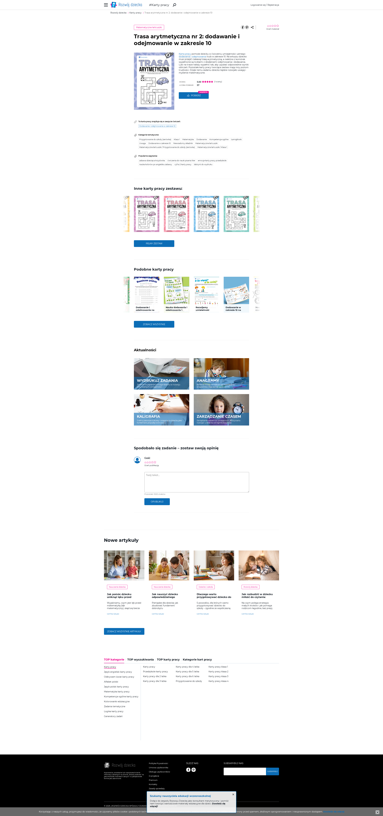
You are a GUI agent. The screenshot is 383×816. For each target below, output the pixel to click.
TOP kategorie (114, 659)
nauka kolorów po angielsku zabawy (155, 164)
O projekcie (154, 776)
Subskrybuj (272, 771)
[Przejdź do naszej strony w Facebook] (188, 770)
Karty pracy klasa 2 (218, 671)
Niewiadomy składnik (183, 143)
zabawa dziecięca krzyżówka (152, 160)
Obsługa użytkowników (159, 772)
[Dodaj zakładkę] (252, 27)
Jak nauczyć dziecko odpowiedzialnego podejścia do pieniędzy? (167, 597)
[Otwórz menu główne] (106, 4)
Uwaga (142, 143)
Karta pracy (185, 54)
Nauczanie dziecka (117, 587)
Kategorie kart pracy (197, 659)
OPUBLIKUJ (157, 501)
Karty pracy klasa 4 (218, 681)
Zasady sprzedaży (157, 788)
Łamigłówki (236, 139)
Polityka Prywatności (158, 763)
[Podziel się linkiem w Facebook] (242, 27)
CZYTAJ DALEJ (113, 614)
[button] (129, 214)
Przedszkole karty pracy (155, 671)
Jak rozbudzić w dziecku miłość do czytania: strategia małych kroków (257, 597)
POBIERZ (196, 95)
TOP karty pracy (168, 659)
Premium (153, 780)
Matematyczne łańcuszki (149, 27)
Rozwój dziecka (250, 587)
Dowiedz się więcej (333, 811)
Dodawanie (201, 139)
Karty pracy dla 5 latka (187, 671)
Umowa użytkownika (158, 767)
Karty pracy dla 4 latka (187, 667)
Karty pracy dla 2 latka (154, 676)
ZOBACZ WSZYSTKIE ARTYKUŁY (124, 631)
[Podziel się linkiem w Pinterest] (247, 27)
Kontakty (153, 784)
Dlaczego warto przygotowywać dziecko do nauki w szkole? (214, 597)
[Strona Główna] (127, 4)
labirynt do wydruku (203, 164)
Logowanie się (258, 5)
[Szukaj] (174, 5)
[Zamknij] (377, 812)
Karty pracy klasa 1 (218, 667)
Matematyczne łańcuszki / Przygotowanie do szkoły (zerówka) (167, 147)
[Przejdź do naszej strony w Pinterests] (194, 770)
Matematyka (188, 139)
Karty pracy (160, 5)
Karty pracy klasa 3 (218, 676)
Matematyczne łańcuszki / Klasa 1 (212, 147)
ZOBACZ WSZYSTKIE (154, 324)
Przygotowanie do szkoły (189, 681)
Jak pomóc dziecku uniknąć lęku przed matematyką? (119, 597)
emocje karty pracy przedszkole (212, 160)
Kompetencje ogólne (218, 139)
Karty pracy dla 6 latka (187, 676)
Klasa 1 (177, 139)
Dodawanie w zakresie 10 (159, 143)
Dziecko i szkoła (206, 587)
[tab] (115, 660)
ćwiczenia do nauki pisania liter (181, 160)
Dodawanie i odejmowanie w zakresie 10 (157, 126)
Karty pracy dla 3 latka (154, 681)
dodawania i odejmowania (192, 56)
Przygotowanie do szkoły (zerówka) (155, 139)
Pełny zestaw (154, 243)
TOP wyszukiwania (140, 659)
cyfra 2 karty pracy (183, 164)
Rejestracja (273, 5)
